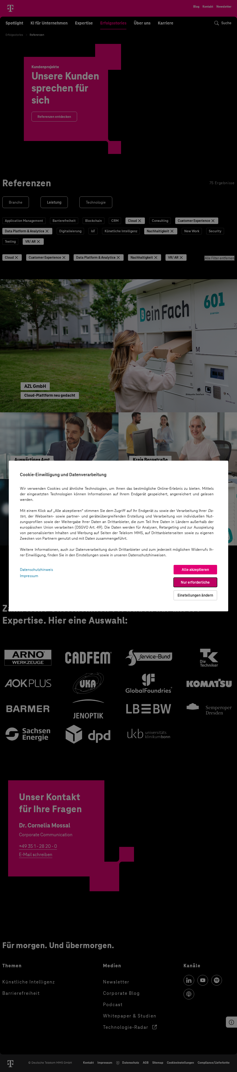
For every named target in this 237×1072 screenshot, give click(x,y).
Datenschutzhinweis (36, 569)
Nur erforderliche (195, 582)
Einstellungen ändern (195, 595)
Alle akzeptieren (195, 569)
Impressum (29, 575)
